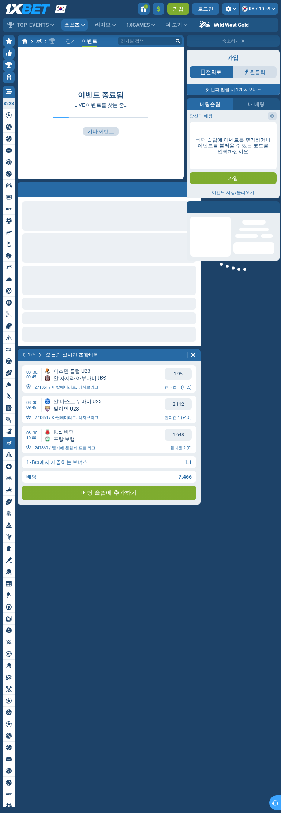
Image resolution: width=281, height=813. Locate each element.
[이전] (23, 355)
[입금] (158, 9)
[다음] (40, 355)
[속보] (38, 41)
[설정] (230, 9)
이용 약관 (240, 127)
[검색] (177, 41)
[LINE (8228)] (24, 41)
